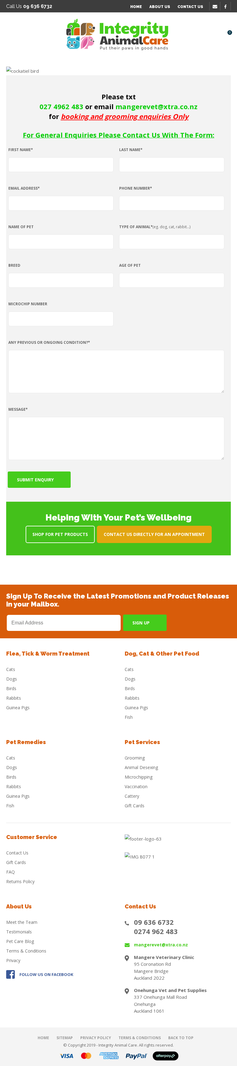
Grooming (135, 758)
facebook (227, 6)
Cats (10, 669)
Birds (11, 688)
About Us (159, 7)
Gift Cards (134, 806)
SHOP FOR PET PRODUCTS (60, 534)
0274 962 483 (156, 931)
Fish (129, 717)
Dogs (11, 679)
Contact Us (190, 7)
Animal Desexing (141, 767)
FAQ (10, 872)
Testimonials (19, 932)
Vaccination (136, 786)
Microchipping (138, 777)
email (216, 6)
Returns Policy (20, 881)
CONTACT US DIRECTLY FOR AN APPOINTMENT (154, 534)
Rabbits (13, 698)
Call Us (29, 6)
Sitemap (64, 1037)
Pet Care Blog (20, 941)
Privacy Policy (95, 1037)
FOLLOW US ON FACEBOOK (46, 974)
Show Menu (10, 34)
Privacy (13, 960)
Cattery (132, 796)
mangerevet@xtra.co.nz (161, 945)
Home (136, 7)
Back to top (180, 1037)
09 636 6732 (154, 922)
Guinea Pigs (18, 707)
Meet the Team (21, 922)
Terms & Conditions (26, 951)
